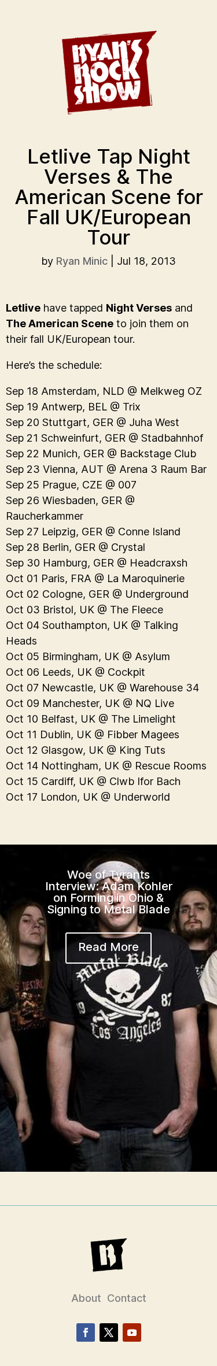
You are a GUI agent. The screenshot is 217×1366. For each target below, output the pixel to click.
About (86, 1298)
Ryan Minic (82, 261)
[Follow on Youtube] (132, 1332)
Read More (108, 947)
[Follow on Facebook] (85, 1332)
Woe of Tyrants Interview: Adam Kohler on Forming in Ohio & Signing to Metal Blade (108, 892)
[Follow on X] (109, 1332)
